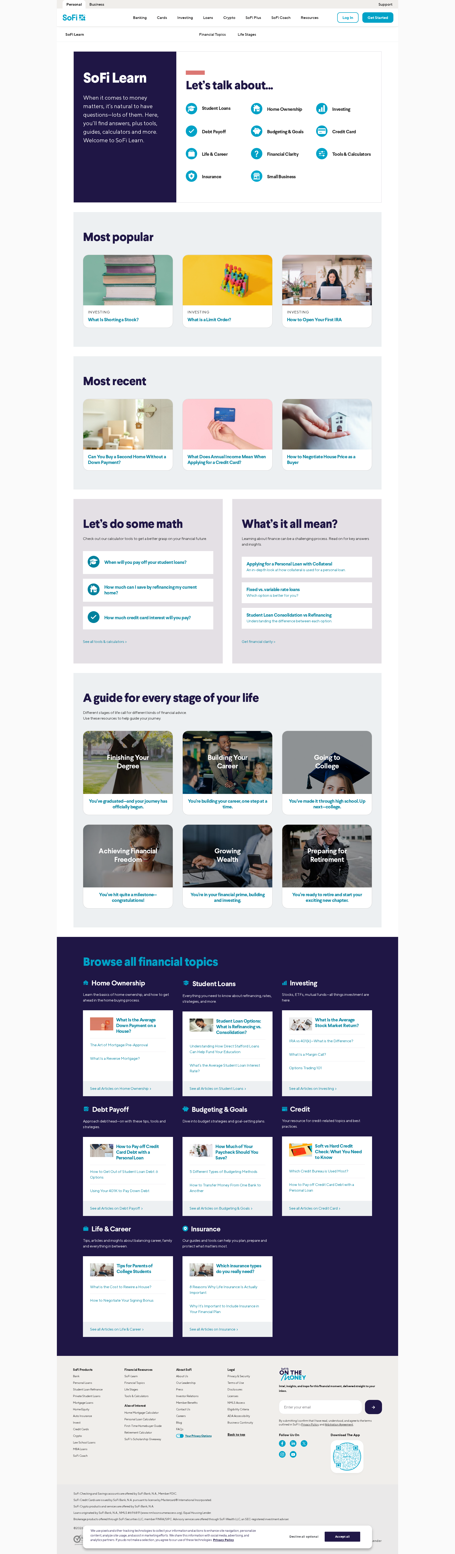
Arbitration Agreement (339, 1424)
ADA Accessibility (239, 1416)
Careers (181, 1416)
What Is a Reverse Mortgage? (115, 1058)
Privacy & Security (239, 1376)
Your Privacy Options (198, 1436)
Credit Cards (81, 1429)
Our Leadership (186, 1383)
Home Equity (81, 1409)
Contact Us (183, 1409)
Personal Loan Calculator (140, 1419)
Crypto (77, 1436)
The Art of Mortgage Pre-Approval (119, 1045)
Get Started (378, 17)
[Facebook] (282, 1443)
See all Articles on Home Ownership (119, 1088)
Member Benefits (187, 1402)
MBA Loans (80, 1449)
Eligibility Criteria (238, 1409)
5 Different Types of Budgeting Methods (223, 1171)
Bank (76, 1376)
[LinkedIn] (293, 1443)
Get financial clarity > (258, 641)
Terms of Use (236, 1383)
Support (385, 4)
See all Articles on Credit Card (313, 1208)
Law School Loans (84, 1442)
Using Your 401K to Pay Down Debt (119, 1191)
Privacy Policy (309, 1424)
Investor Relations (187, 1396)
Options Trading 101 (305, 1068)
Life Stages (131, 1389)
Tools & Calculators (136, 1396)
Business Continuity (240, 1422)
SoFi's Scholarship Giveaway (142, 1439)
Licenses (233, 1396)
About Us (182, 1376)
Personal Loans (82, 1383)
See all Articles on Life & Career (115, 1329)
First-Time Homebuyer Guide (143, 1426)
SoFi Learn (131, 1376)
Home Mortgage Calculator (141, 1412)
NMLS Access (236, 1402)
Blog (179, 1422)
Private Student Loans (86, 1396)
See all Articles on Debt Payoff (115, 1208)
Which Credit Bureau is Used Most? (318, 1171)
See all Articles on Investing (311, 1088)
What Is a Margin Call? (307, 1054)
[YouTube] (293, 1454)
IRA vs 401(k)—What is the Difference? (321, 1041)
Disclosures (235, 1389)
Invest (77, 1422)
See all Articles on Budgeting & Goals (220, 1208)
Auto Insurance (82, 1416)
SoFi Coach (80, 1455)
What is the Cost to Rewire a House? (120, 1287)
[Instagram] (282, 1454)
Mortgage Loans (83, 1402)
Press (179, 1389)
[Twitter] (304, 1443)
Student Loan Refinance (88, 1389)
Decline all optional (303, 1536)
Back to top (236, 1434)
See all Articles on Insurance (212, 1329)
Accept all (342, 1536)
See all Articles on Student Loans (216, 1088)
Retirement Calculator (138, 1432)
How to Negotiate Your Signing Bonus (122, 1300)
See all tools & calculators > (105, 641)
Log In (347, 17)
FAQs (179, 1429)
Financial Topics (134, 1383)
